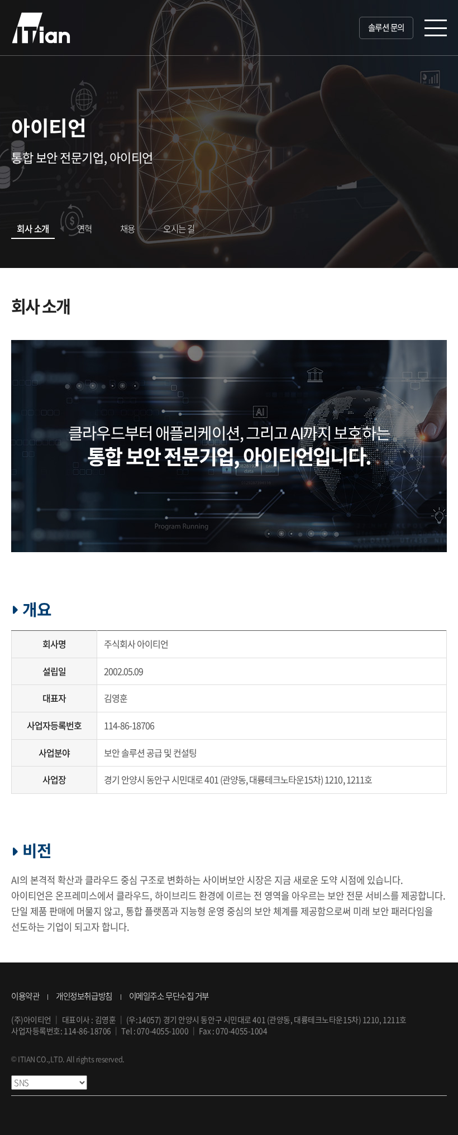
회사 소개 (33, 228)
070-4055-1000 (162, 1030)
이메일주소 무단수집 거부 (169, 996)
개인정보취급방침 (84, 996)
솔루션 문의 (386, 27)
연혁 (84, 228)
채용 (127, 228)
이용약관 (25, 996)
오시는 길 (179, 228)
